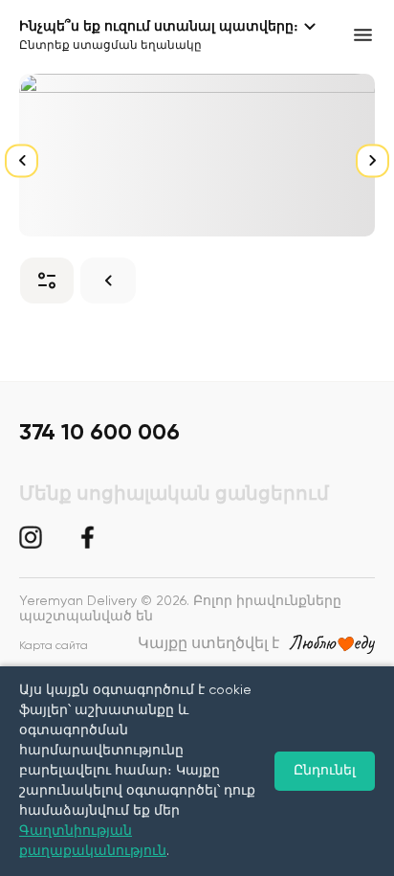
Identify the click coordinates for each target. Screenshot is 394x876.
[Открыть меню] (363, 35)
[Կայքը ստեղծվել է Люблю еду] (332, 644)
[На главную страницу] (108, 280)
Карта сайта (53, 646)
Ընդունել (325, 770)
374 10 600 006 (99, 432)
